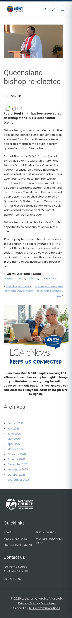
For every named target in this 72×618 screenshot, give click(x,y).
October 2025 (16, 475)
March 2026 (15, 449)
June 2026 (14, 434)
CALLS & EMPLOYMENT (18, 545)
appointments (14, 278)
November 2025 (18, 469)
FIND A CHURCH (46, 532)
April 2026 (14, 444)
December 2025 (18, 464)
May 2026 (14, 439)
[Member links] (54, 9)
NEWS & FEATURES (15, 539)
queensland (49, 278)
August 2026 (16, 423)
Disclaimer (48, 603)
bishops (32, 278)
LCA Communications (44, 608)
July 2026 (14, 428)
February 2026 (17, 454)
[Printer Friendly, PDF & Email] (14, 108)
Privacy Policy (28, 603)
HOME (7, 532)
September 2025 (18, 480)
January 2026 (16, 459)
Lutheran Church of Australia (22, 9)
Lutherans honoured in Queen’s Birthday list (49, 290)
